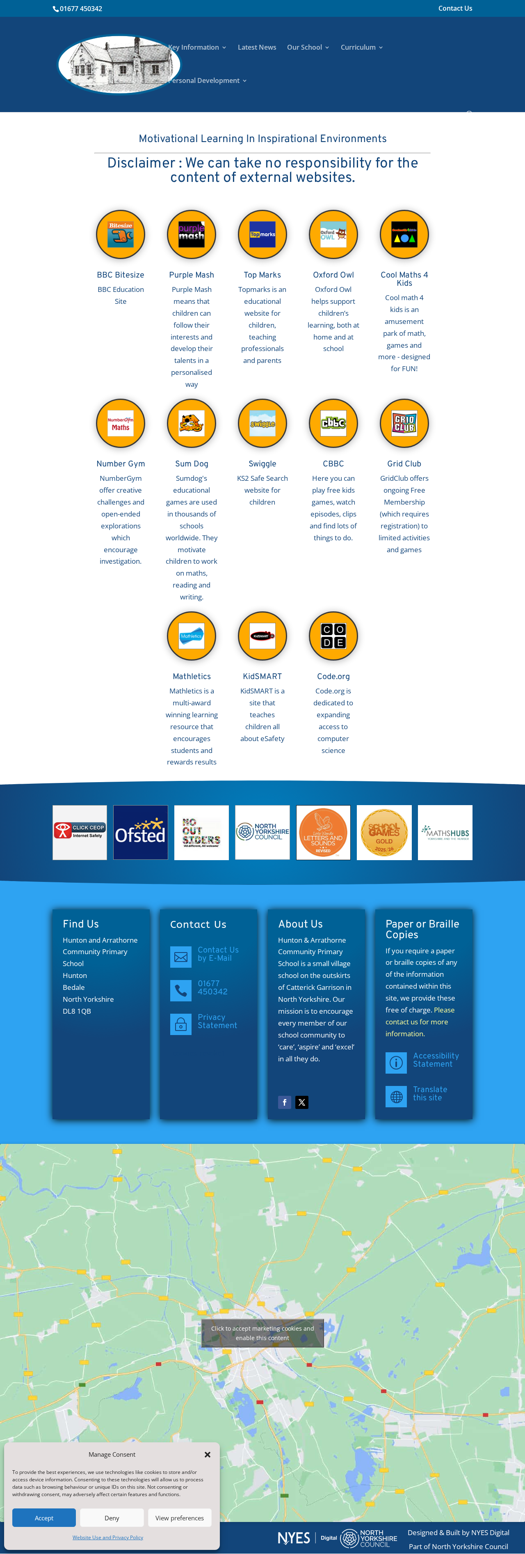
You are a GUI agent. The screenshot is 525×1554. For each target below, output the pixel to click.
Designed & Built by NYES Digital (458, 1532)
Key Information (193, 48)
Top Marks (262, 275)
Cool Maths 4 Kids (404, 279)
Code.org (333, 677)
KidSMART (262, 677)
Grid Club (404, 464)
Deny (112, 1518)
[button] (207, 1455)
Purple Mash (191, 275)
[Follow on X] (301, 1102)
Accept (44, 1518)
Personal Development (204, 81)
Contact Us (455, 9)
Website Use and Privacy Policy (108, 1537)
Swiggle (262, 464)
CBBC (333, 464)
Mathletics (192, 677)
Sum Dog (191, 464)
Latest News (257, 48)
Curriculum (358, 48)
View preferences (179, 1518)
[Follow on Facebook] (284, 1102)
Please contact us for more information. (420, 1021)
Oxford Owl (333, 275)
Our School (304, 48)
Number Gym (120, 464)
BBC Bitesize (120, 275)
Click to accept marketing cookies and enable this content (262, 1333)
